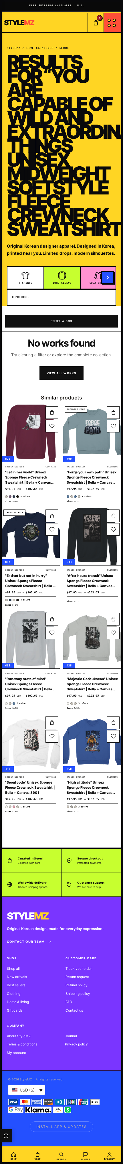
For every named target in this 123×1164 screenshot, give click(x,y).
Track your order (79, 968)
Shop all (13, 968)
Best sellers (16, 985)
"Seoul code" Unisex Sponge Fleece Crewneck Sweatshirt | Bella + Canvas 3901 (30, 787)
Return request (77, 977)
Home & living (18, 1002)
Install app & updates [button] (61, 1126)
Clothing (13, 993)
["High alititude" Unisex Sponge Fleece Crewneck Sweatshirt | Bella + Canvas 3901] (92, 743)
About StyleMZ (19, 1036)
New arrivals (17, 977)
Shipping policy (78, 993)
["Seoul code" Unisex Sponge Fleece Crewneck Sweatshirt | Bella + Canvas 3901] (31, 743)
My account (16, 1053)
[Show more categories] (107, 277)
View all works (62, 373)
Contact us (74, 1010)
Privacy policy (76, 1044)
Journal (71, 1036)
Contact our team (26, 942)
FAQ (69, 1002)
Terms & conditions (22, 1044)
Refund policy (77, 985)
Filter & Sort (62, 321)
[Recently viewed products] (6, 1135)
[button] (51, 412)
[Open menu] (112, 22)
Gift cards (14, 1010)
